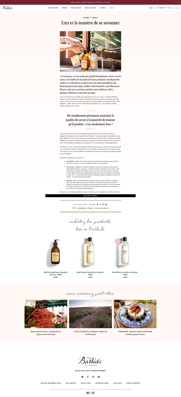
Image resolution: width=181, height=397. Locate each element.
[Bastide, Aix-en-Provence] (7, 8)
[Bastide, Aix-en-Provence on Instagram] (93, 377)
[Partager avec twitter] (97, 204)
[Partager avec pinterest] (103, 204)
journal (111, 8)
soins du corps (53, 8)
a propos (102, 8)
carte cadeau (117, 383)
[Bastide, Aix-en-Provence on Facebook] (88, 377)
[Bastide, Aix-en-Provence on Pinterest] (99, 377)
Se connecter (160, 8)
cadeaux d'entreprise (133, 383)
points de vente (86, 383)
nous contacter (71, 383)
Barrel (129, 389)
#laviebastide (82, 208)
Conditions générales (106, 389)
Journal (86, 18)
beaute (95, 18)
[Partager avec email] (106, 204)
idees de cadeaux (90, 8)
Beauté (91, 208)
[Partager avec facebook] (100, 204)
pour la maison (76, 8)
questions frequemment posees (51, 383)
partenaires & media (102, 383)
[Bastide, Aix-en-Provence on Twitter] (82, 377)
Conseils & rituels (101, 208)
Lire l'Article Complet (90, 196)
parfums (64, 8)
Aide (168, 8)
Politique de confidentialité (117, 389)
